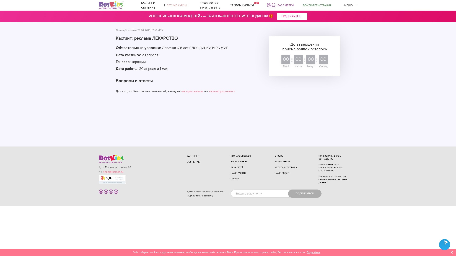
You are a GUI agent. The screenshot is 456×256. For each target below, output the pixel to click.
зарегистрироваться (222, 91)
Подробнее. (313, 252)
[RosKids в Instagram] (111, 191)
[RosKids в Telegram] (106, 191)
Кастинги (148, 2)
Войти (317, 5)
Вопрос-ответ (239, 161)
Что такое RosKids (241, 156)
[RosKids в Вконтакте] (116, 191)
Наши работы (238, 173)
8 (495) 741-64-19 (210, 7)
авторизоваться (192, 91)
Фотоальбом (282, 161)
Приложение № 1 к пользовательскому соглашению (330, 167)
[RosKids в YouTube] (101, 191)
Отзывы (279, 156)
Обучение (148, 7)
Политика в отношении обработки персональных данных (333, 179)
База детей (286, 5)
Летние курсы (177, 5)
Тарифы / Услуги (242, 5)
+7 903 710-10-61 (209, 2)
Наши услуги (282, 173)
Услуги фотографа (286, 167)
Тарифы (235, 178)
